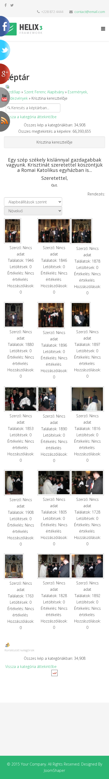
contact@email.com (89, 12)
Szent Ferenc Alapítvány (44, 91)
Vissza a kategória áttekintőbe (31, 116)
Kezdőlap (12, 91)
